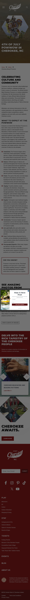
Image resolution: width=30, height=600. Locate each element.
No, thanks (19, 308)
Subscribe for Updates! (19, 304)
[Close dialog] (28, 291)
